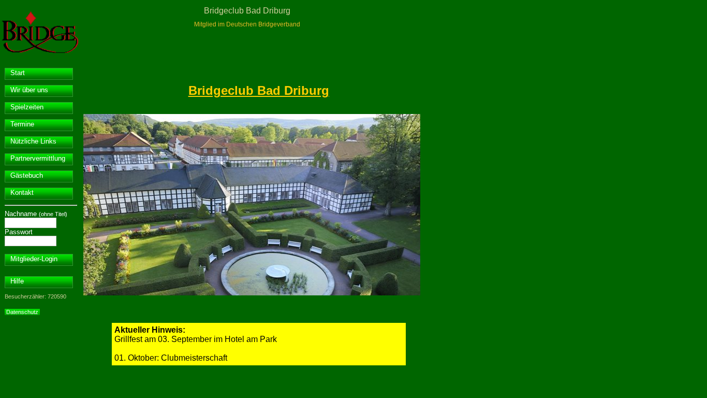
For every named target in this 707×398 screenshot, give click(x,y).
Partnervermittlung (37, 158)
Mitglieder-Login (33, 259)
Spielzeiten (26, 107)
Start (17, 73)
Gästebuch (26, 175)
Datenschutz (22, 312)
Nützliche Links (33, 141)
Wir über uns (29, 90)
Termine (22, 124)
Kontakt (22, 192)
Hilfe (17, 281)
